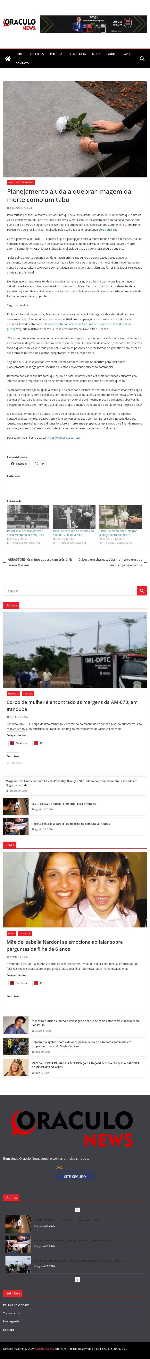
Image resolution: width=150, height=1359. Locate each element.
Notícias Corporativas (21, 182)
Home (20, 54)
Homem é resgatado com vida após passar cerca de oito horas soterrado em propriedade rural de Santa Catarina (81, 1044)
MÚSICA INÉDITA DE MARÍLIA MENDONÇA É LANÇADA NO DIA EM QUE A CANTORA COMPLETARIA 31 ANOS (85, 1065)
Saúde (111, 54)
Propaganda (11, 1321)
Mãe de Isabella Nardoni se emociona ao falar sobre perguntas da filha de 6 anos (65, 945)
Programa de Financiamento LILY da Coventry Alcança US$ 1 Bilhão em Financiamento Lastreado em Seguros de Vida (71, 783)
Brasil (126, 54)
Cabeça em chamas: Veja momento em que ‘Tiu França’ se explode (110, 562)
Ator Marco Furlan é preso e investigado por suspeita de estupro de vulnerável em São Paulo (86, 1023)
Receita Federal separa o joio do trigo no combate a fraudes (71, 824)
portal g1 (110, 229)
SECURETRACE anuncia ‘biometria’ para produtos (64, 804)
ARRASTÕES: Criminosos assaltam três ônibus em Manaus (40, 562)
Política (56, 54)
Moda (96, 54)
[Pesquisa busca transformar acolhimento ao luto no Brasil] (28, 517)
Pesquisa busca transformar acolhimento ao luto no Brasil (26, 533)
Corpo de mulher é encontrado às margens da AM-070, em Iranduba (72, 705)
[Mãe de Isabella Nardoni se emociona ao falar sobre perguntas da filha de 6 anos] (75, 889)
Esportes (37, 54)
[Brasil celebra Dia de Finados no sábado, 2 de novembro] (74, 517)
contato (22, 63)
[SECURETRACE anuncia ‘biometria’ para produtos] (16, 806)
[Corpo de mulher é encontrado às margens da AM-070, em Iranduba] (75, 650)
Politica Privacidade (16, 1305)
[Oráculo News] (7, 58)
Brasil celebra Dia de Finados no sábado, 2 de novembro (73, 533)
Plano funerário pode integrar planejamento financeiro (118, 533)
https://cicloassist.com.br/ (64, 437)
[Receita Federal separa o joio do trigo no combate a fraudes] (16, 826)
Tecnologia (77, 54)
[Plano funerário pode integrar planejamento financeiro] (120, 517)
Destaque (13, 693)
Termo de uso (12, 1313)
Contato (8, 1330)
